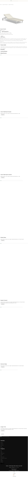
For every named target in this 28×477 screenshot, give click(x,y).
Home (1, 4)
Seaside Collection (11, 4)
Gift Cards (2, 447)
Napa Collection (3, 239)
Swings (1, 459)
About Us (2, 442)
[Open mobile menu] (0, 1)
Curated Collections (5, 4)
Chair (1, 450)
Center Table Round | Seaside (6, 111)
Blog (1, 446)
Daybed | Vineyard (4, 300)
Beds (1, 455)
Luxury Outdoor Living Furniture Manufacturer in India (13, 113)
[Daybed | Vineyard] (14, 270)
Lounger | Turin (3, 426)
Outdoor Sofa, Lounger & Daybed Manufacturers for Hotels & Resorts (14, 239)
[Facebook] (1, 463)
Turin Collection (3, 428)
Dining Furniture (2, 453)
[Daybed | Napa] (11, 207)
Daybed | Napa (3, 237)
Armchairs (2, 454)
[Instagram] (3, 463)
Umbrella (2, 460)
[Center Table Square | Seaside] (14, 144)
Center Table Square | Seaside (6, 174)
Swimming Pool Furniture (4, 458)
